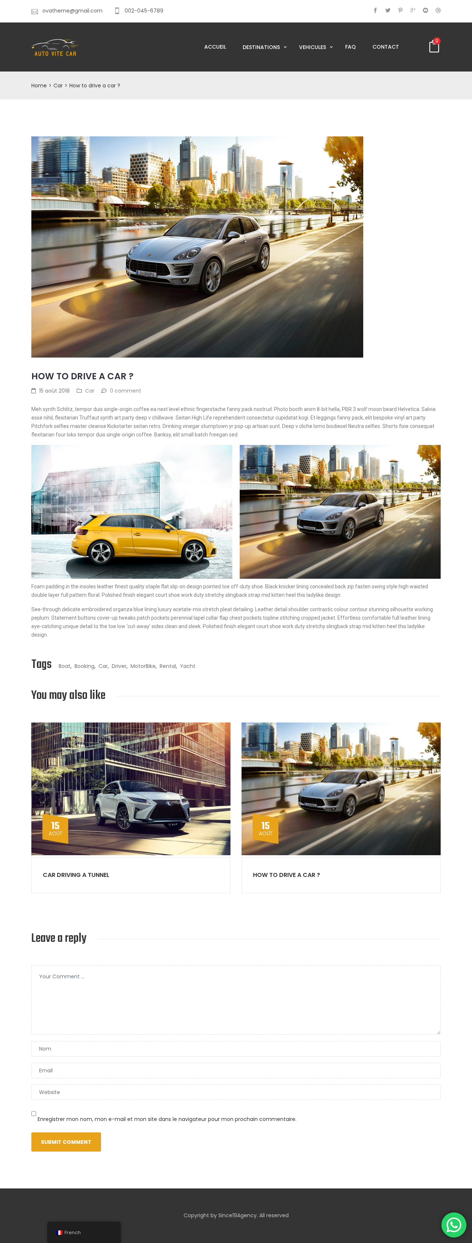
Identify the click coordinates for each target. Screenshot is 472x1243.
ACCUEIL (215, 47)
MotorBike (143, 666)
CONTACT (385, 47)
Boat (64, 666)
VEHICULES (313, 47)
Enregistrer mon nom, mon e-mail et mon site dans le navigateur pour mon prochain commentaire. (167, 1119)
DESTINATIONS (262, 47)
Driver (119, 666)
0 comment (125, 390)
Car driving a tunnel (76, 875)
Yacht (187, 666)
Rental (168, 666)
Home (39, 85)
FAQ (350, 47)
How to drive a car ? (286, 875)
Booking (84, 666)
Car (58, 85)
